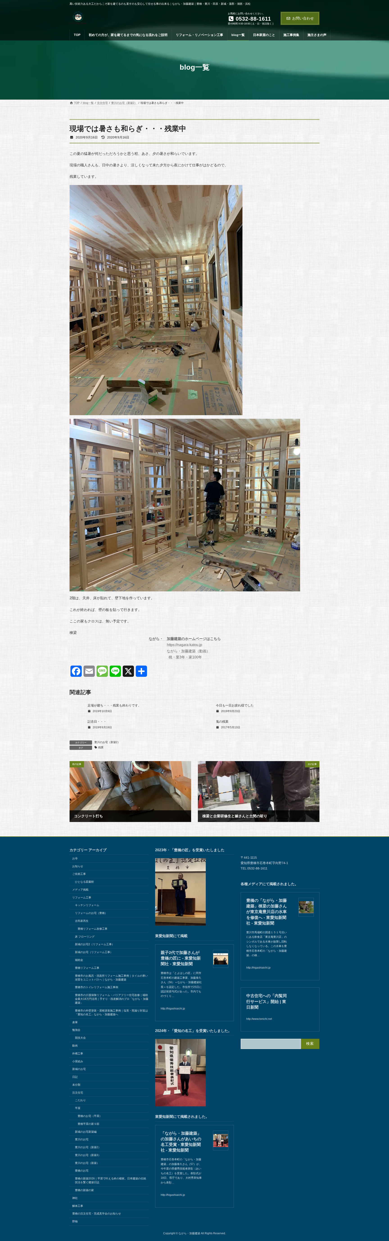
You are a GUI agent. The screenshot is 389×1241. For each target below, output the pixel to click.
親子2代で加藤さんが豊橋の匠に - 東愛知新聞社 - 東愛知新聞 (181, 958)
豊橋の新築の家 (84, 1190)
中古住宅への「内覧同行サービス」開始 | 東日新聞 (266, 1001)
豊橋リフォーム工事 (87, 967)
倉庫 (75, 1022)
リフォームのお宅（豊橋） (91, 913)
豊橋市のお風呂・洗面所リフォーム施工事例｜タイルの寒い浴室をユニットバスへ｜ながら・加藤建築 (111, 977)
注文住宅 (77, 1092)
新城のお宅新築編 (86, 1131)
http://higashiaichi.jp (173, 1008)
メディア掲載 (80, 889)
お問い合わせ (303, 18)
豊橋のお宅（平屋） (90, 1116)
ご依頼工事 (79, 874)
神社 (75, 1197)
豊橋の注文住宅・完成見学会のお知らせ (96, 1213)
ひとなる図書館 (84, 881)
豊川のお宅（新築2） (107, 742)
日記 (75, 1076)
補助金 (79, 960)
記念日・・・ (97, 721)
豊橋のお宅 (81, 1170)
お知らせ (77, 866)
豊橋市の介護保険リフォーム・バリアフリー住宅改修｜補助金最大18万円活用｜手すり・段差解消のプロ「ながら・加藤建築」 (111, 999)
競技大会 (80, 1037)
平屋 (77, 1108)
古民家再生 (81, 920)
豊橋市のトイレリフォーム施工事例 (96, 987)
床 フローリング (85, 936)
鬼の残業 (222, 721)
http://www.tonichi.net (259, 1018)
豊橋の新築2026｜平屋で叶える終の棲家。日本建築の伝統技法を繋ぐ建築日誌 (110, 1180)
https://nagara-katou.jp (184, 645)
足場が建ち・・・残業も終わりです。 (114, 705)
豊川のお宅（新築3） (88, 1155)
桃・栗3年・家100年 (188, 657)
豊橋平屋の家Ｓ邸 (88, 1123)
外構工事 (77, 1053)
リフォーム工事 (81, 897)
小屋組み (77, 1061)
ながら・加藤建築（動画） (188, 651)
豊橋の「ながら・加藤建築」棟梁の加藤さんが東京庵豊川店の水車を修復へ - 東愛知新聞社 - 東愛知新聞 (266, 911)
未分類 (76, 1084)
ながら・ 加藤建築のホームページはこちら (185, 639)
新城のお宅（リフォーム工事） (94, 952)
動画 (75, 1045)
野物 (75, 1221)
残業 (101, 747)
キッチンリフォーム (87, 905)
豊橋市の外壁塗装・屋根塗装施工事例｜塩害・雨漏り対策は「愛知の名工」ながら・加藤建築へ (111, 1012)
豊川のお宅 (81, 1139)
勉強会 (76, 1030)
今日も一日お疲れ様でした (235, 705)
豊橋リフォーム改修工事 (92, 928)
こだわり (80, 1100)
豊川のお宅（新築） (87, 1162)
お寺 (75, 858)
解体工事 (77, 1205)
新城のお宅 (79, 1069)
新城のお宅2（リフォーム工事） (94, 944)
